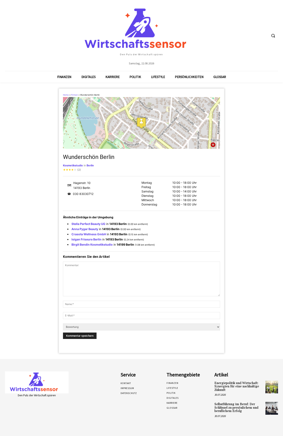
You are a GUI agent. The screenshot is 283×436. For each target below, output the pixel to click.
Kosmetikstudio (73, 165)
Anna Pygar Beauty (84, 229)
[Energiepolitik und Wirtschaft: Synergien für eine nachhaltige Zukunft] (271, 387)
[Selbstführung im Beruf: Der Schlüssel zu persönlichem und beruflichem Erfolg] (271, 408)
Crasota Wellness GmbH (88, 234)
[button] (273, 36)
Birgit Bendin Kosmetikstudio (92, 244)
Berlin (90, 165)
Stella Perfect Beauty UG (88, 224)
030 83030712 (83, 194)
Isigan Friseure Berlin (86, 239)
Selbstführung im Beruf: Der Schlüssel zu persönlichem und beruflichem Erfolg (236, 407)
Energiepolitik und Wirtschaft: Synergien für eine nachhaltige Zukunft (236, 386)
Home (66, 95)
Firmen (74, 95)
